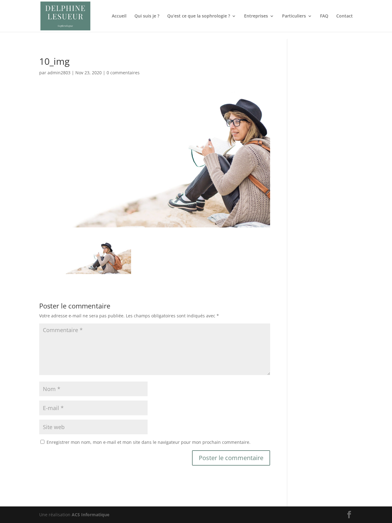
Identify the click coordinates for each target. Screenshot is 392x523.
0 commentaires (123, 73)
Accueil (119, 16)
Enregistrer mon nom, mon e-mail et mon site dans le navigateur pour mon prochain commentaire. (149, 442)
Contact (344, 16)
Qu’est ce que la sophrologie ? (198, 16)
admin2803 (58, 73)
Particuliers (294, 16)
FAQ (324, 16)
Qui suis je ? (146, 16)
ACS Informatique (90, 514)
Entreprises (256, 16)
